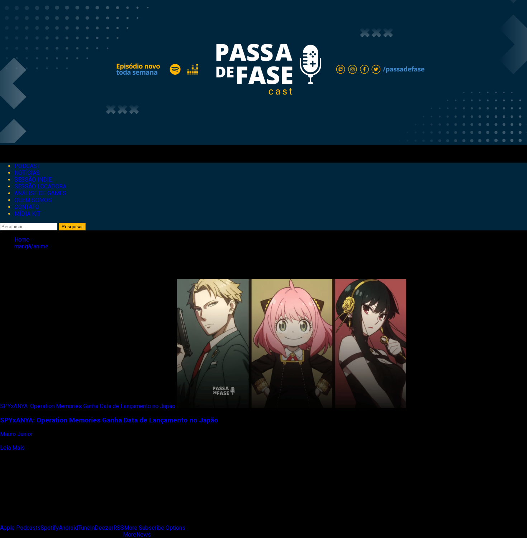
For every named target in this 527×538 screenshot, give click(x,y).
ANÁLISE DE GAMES (40, 193)
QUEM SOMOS (33, 200)
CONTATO (26, 206)
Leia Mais (12, 447)
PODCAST (27, 166)
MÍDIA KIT (27, 213)
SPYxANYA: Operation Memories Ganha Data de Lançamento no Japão (87, 406)
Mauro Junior (17, 434)
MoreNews (137, 534)
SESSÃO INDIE (33, 179)
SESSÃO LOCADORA (40, 186)
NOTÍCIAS (27, 172)
